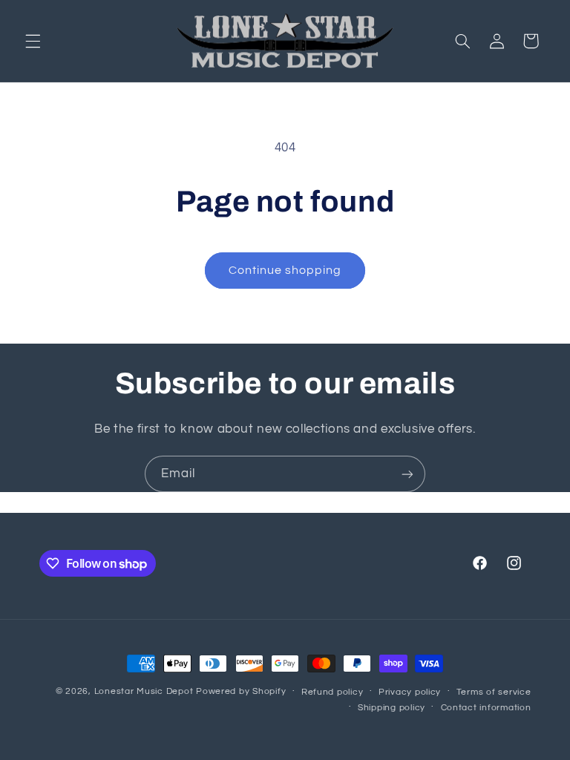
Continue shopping (285, 270)
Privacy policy (410, 692)
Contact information (486, 708)
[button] (33, 41)
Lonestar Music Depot (144, 691)
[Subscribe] (407, 474)
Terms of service (493, 692)
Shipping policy (391, 708)
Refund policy (332, 692)
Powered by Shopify (241, 691)
